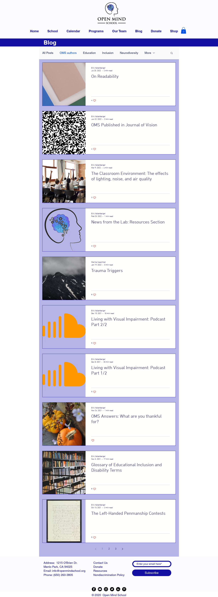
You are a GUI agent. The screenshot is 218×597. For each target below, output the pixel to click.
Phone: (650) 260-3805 (58, 575)
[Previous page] (95, 549)
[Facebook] (94, 589)
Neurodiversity (129, 52)
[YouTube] (100, 589)
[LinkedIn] (118, 589)
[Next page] (122, 549)
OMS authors (68, 52)
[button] (183, 30)
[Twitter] (112, 589)
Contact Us (100, 562)
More (148, 52)
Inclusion (107, 52)
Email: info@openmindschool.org (64, 570)
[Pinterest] (124, 589)
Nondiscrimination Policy (108, 575)
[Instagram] (106, 589)
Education (89, 52)
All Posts (47, 52)
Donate (98, 566)
